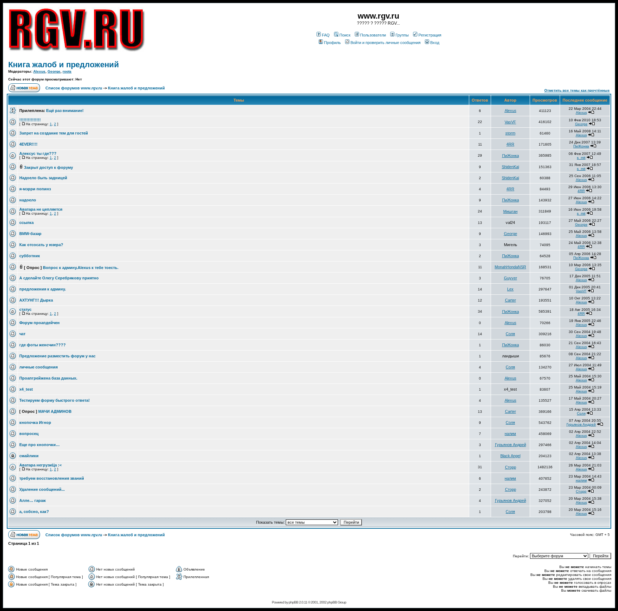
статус (25, 309)
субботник (29, 256)
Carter (510, 300)
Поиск (344, 35)
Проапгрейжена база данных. (48, 378)
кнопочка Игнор (35, 422)
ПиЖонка (581, 146)
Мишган (510, 211)
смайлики (29, 456)
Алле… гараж (32, 500)
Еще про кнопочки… (39, 445)
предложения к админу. (42, 289)
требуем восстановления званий (51, 478)
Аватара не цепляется (40, 209)
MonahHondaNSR (510, 267)
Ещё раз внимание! (65, 110)
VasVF (510, 122)
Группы (402, 35)
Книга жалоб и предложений (63, 64)
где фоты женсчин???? (42, 345)
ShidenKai (510, 167)
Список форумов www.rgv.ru (73, 88)
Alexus (39, 71)
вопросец (29, 433)
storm (510, 133)
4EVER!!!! (28, 144)
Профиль (332, 42)
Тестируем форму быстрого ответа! (54, 400)
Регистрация (429, 35)
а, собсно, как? (34, 511)
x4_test (26, 389)
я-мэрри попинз (35, 189)
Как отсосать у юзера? (41, 245)
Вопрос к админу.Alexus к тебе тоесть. (80, 267)
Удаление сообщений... (42, 489)
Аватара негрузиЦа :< (40, 465)
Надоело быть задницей (43, 178)
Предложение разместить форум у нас (57, 356)
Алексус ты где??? (38, 153)
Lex (510, 289)
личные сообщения (38, 367)
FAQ (326, 35)
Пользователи (373, 35)
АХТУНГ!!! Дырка (36, 300)
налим (510, 433)
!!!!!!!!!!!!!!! (30, 120)
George (54, 71)
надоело (27, 200)
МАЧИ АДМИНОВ (55, 411)
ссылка (26, 222)
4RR (510, 144)
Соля (510, 334)
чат (22, 334)
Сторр (510, 467)
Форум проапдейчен (39, 323)
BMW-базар (30, 233)
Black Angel (510, 456)
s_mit (581, 158)
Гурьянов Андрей (581, 424)
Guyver (510, 278)
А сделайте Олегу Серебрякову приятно (59, 278)
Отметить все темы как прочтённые (577, 90)
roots (67, 71)
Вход (434, 42)
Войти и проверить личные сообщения (385, 42)
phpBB (293, 602)
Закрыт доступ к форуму (48, 167)
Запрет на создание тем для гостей (53, 133)
